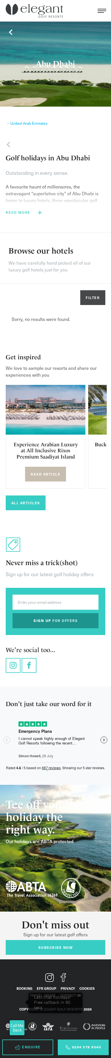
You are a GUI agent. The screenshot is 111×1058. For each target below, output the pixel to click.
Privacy (68, 988)
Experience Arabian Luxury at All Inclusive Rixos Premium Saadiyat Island (46, 450)
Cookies (87, 988)
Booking (24, 988)
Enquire (31, 1046)
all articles (25, 502)
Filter (93, 297)
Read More (18, 212)
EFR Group (46, 988)
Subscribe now (55, 947)
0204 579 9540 (86, 1046)
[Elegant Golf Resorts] (36, 11)
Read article (45, 474)
